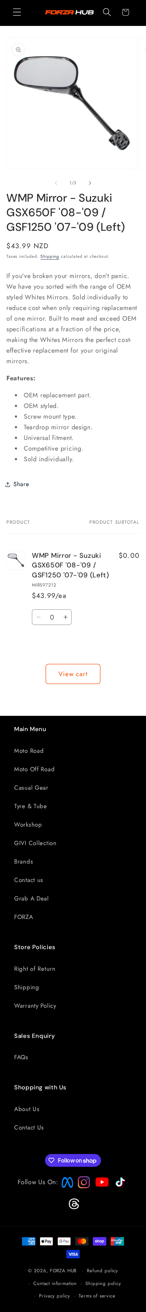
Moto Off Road (34, 769)
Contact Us (29, 1127)
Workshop (28, 824)
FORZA (23, 917)
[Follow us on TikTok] (119, 1187)
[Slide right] (90, 183)
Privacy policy (54, 1295)
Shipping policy (103, 1283)
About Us (27, 1109)
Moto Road (29, 750)
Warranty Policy (35, 1005)
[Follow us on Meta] (65, 1188)
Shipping (49, 256)
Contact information (55, 1283)
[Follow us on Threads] (73, 1208)
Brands (23, 861)
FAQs (21, 1057)
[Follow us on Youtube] (100, 1196)
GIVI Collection (35, 843)
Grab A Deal (31, 898)
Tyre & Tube (30, 806)
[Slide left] (56, 183)
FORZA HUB (63, 1270)
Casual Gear (31, 787)
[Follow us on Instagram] (81, 1186)
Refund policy (102, 1270)
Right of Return (35, 968)
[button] (17, 12)
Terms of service (97, 1295)
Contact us (28, 880)
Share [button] (21, 484)
